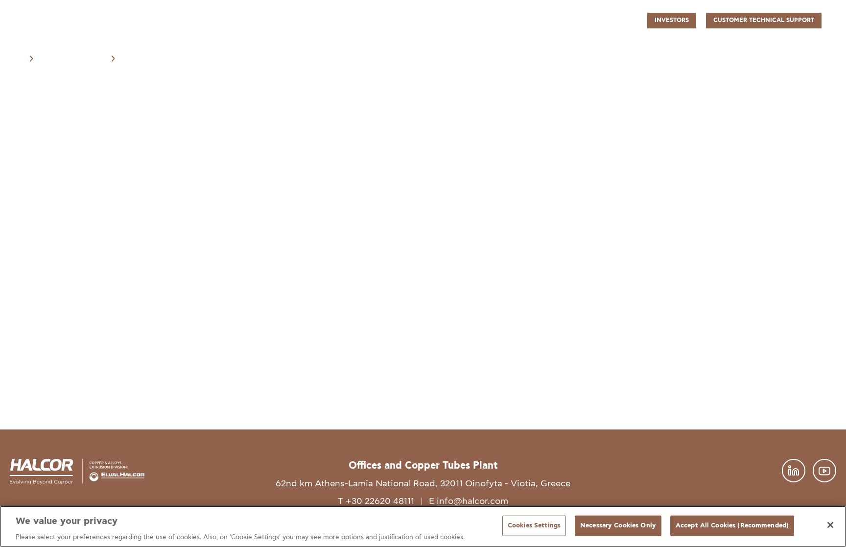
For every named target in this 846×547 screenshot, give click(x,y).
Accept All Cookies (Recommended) (732, 525)
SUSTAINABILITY (703, 42)
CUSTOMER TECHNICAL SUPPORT (763, 20)
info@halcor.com (472, 501)
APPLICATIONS (522, 42)
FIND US (812, 42)
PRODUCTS (467, 42)
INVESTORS (672, 20)
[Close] (830, 525)
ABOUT (426, 42)
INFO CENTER (765, 42)
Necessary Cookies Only (618, 525)
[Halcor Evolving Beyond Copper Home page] (46, 45)
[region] (423, 526)
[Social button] (793, 480)
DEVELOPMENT (584, 42)
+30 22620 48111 (380, 501)
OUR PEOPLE (642, 42)
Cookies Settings (534, 525)
